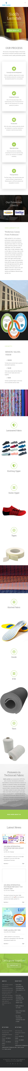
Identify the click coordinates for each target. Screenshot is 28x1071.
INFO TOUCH (19, 1061)
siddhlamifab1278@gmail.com (9, 1047)
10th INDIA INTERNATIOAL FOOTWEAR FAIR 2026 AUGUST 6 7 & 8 (14, 848)
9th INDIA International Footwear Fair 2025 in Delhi (20, 1018)
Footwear (14, 834)
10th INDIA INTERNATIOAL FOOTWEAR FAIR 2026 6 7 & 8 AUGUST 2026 (13, 886)
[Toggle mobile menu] (25, 2)
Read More (6, 863)
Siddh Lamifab (7, 1049)
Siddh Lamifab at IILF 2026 (12, 930)
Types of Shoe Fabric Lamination (20, 1011)
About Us (21, 1059)
